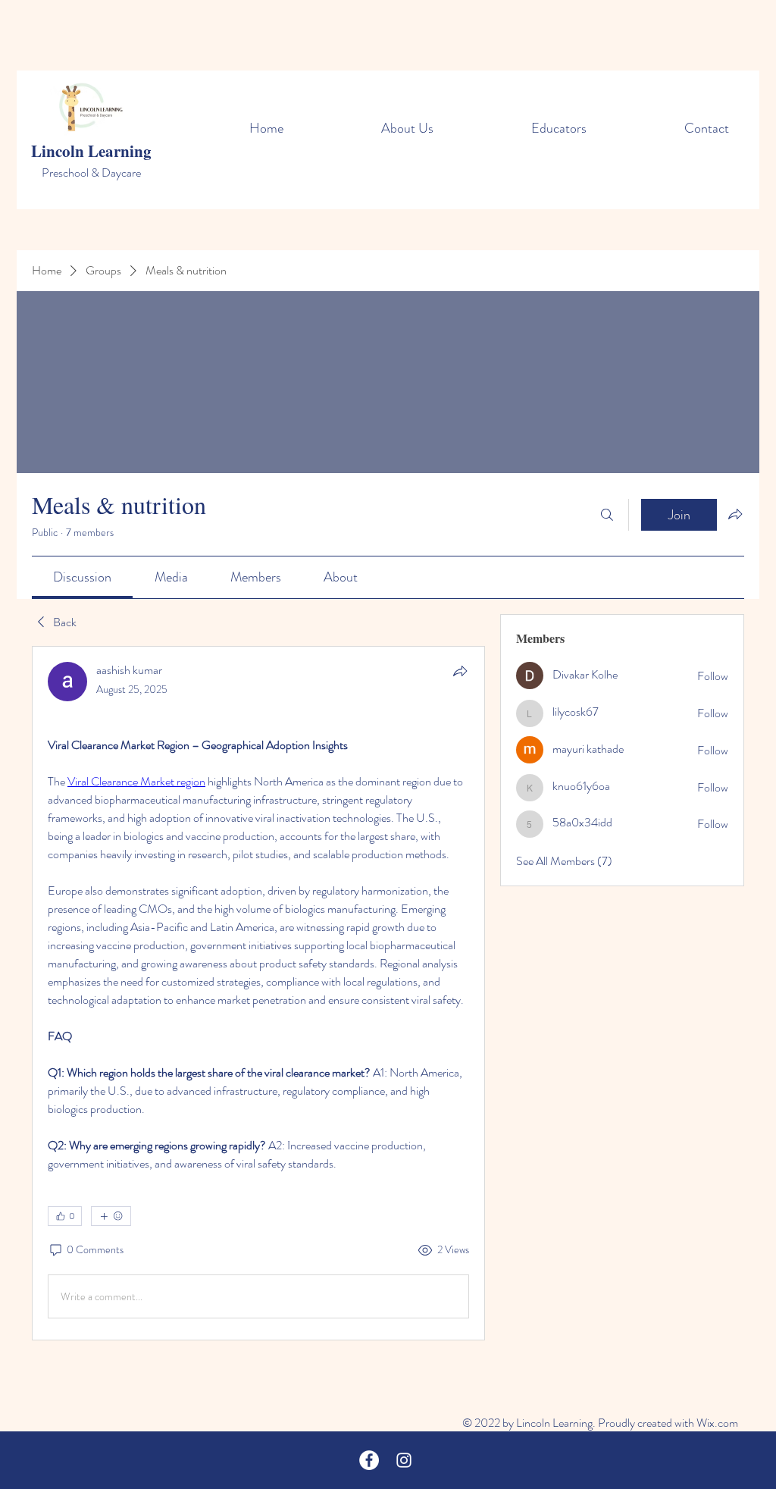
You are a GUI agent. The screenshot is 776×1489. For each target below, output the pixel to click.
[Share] (460, 671)
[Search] (607, 515)
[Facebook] (369, 1460)
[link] (82, 577)
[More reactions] (111, 1216)
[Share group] (735, 514)
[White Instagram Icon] (404, 1460)
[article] (258, 993)
